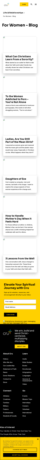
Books (24, 366)
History (5, 359)
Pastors (6, 409)
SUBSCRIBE (11, 314)
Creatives (6, 399)
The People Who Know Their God (12, 434)
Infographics (27, 372)
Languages (26, 376)
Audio (24, 359)
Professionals (8, 413)
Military (5, 406)
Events (24, 396)
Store (5, 382)
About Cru (21, 346)
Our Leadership (8, 366)
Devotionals (26, 369)
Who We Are (7, 362)
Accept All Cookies (20, 455)
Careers (25, 406)
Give (24, 4)
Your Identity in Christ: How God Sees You (15, 431)
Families (6, 403)
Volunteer (26, 409)
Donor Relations (9, 376)
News (5, 372)
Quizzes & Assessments (27, 380)
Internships (26, 403)
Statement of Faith (9, 369)
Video (24, 384)
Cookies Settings (20, 449)
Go (23, 391)
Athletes (6, 396)
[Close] (38, 439)
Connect (7, 391)
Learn (25, 354)
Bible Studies (27, 362)
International (26, 413)
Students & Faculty (10, 416)
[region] (20, 448)
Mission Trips (27, 399)
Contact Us (7, 379)
